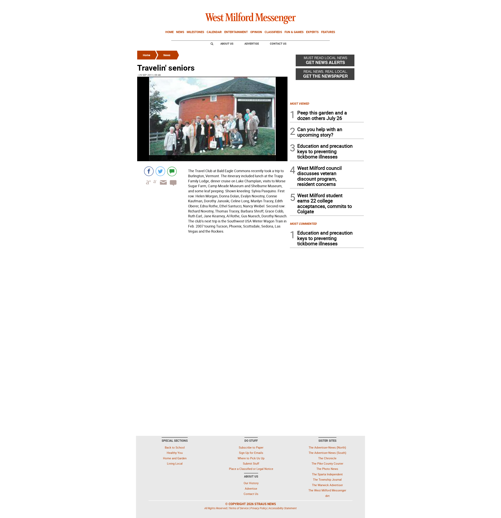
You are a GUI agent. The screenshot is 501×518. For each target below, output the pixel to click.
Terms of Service (239, 508)
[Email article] (162, 186)
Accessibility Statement (283, 508)
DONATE (354, 4)
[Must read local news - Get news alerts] (327, 61)
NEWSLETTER (332, 4)
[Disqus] (212, 285)
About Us (226, 43)
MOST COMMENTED (303, 224)
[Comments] (172, 171)
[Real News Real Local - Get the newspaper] (327, 75)
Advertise (251, 43)
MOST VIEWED (299, 103)
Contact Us (278, 43)
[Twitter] (160, 171)
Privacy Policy (258, 508)
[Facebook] (149, 171)
